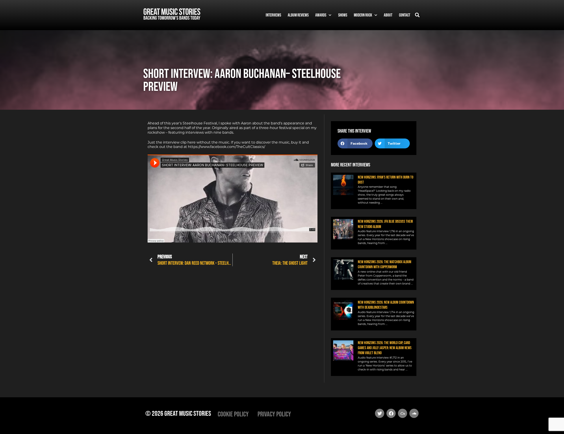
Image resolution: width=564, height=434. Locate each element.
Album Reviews (298, 15)
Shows (342, 15)
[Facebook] (391, 413)
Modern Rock (363, 15)
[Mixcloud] (402, 413)
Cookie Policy (233, 414)
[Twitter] (379, 413)
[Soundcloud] (414, 413)
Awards (320, 15)
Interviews (273, 15)
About (388, 15)
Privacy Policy (274, 414)
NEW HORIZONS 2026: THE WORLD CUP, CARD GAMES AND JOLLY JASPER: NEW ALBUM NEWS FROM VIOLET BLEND (385, 348)
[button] (417, 15)
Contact (404, 15)
